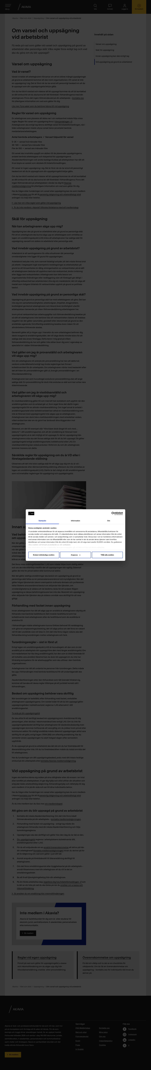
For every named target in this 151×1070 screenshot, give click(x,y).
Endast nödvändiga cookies (43, 555)
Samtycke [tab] (42, 521)
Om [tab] (108, 521)
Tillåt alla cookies (107, 555)
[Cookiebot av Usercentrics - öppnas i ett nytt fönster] (113, 513)
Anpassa (74, 555)
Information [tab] (75, 521)
